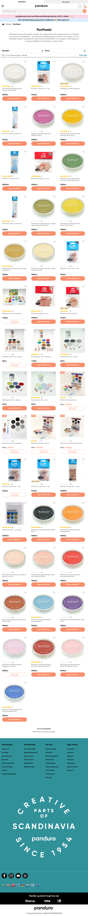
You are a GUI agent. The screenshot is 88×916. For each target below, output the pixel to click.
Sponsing (48, 777)
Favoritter (5, 759)
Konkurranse (50, 759)
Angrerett (70, 756)
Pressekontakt (50, 774)
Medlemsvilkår (28, 763)
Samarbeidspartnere (52, 767)
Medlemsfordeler (29, 767)
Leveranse (70, 752)
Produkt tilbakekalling (9, 774)
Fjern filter (83, 55)
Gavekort (70, 770)
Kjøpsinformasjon (72, 767)
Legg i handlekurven (14, 98)
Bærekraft (49, 752)
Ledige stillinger (50, 763)
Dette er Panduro (51, 749)
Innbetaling (70, 749)
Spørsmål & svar (7, 756)
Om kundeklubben (29, 749)
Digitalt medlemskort (30, 752)
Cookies (4, 770)
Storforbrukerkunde (8, 763)
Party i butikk (50, 770)
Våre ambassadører (52, 756)
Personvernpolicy (7, 767)
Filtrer (47, 51)
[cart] (84, 6)
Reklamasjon (71, 763)
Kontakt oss (5, 749)
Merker (8, 24)
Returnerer (70, 759)
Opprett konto (28, 756)
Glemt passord (28, 759)
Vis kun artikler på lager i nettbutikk (16, 55)
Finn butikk (5, 752)
